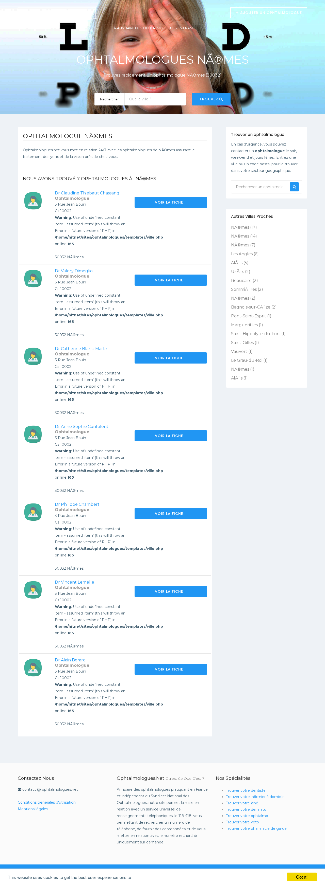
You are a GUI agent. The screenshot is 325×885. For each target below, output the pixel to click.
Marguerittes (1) (247, 324)
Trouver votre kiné (242, 803)
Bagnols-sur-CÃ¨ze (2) (254, 307)
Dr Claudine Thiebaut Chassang (87, 193)
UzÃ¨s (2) (240, 271)
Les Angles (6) (245, 253)
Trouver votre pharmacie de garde (256, 828)
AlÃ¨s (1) (239, 378)
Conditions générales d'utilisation (47, 802)
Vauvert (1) (242, 351)
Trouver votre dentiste (246, 790)
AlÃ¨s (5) (240, 262)
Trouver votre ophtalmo (247, 816)
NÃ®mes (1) (242, 369)
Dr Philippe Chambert (77, 504)
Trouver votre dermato (246, 809)
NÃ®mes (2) (243, 298)
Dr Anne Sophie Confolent (81, 426)
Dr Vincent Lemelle (74, 582)
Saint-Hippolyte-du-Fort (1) (258, 333)
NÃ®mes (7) (243, 245)
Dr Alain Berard (70, 660)
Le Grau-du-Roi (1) (249, 360)
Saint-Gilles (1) (245, 342)
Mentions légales (33, 809)
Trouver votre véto (242, 822)
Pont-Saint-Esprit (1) (251, 316)
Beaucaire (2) (244, 280)
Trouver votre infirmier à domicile (255, 796)
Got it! (302, 877)
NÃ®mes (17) (244, 227)
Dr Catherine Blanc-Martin (81, 348)
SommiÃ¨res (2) (247, 289)
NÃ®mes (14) (244, 236)
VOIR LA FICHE (169, 202)
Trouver (209, 99)
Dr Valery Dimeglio (74, 270)
